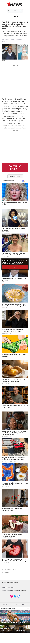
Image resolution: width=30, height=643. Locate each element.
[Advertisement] (15, 81)
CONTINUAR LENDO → (15, 167)
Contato (4, 582)
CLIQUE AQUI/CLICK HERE (19, 590)
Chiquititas (8, 572)
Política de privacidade (12, 582)
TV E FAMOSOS (10, 569)
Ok (15, 267)
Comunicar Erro (14, 176)
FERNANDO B (5, 41)
